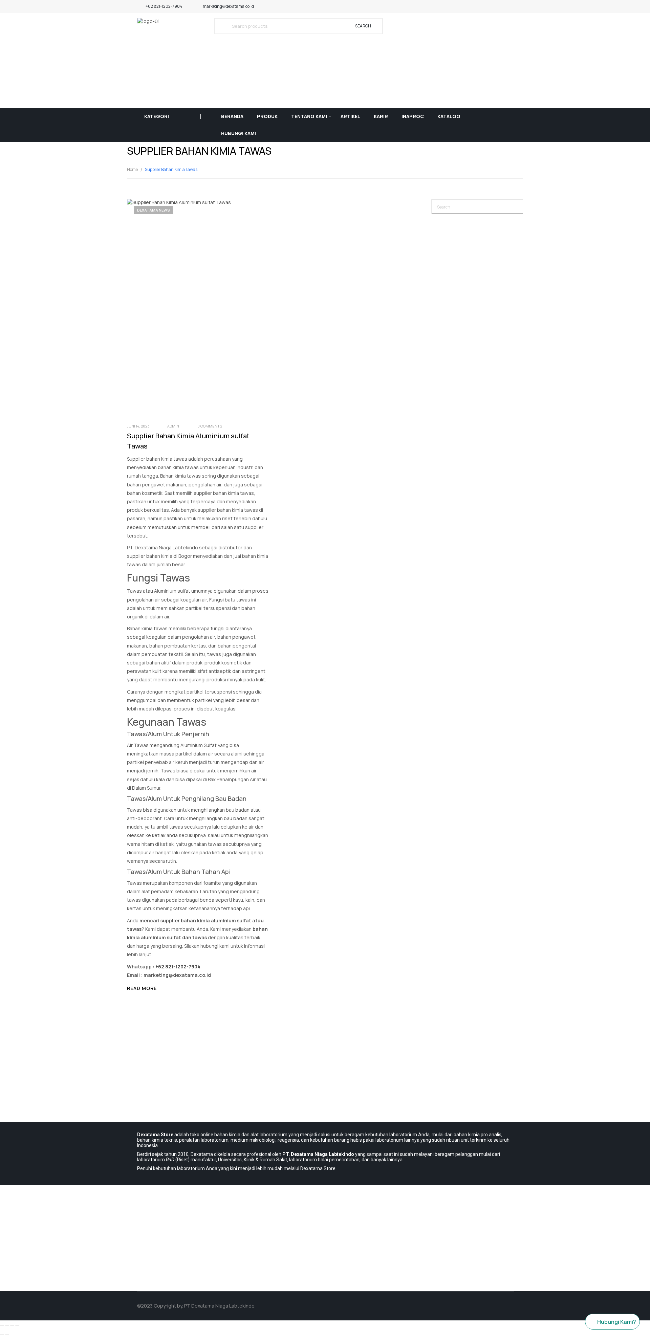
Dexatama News (153, 210)
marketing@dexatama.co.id (228, 6)
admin (173, 426)
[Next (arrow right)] (7, 1334)
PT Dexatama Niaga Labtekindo (219, 1305)
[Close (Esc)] (2, 1325)
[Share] (7, 1325)
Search (363, 26)
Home (132, 169)
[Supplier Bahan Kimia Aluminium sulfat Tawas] (235, 307)
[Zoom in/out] (17, 1325)
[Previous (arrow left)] (2, 1334)
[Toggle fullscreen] (12, 1325)
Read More (142, 988)
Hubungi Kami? (616, 1321)
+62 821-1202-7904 (164, 6)
